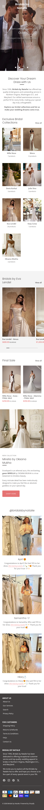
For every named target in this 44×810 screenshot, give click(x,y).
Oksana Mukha (11, 259)
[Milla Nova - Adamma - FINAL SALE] (32, 379)
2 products (11, 262)
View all (38, 123)
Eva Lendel (11, 224)
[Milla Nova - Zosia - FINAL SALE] (11, 379)
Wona (32, 153)
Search (5, 709)
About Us (6, 701)
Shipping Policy (9, 726)
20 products (11, 227)
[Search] (35, 6)
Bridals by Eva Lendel (11, 280)
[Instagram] (9, 780)
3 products (11, 191)
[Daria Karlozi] (11, 174)
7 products (11, 156)
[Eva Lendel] (11, 209)
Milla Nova (11, 153)
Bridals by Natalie (14, 803)
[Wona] (32, 139)
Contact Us (7, 742)
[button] (15, 67)
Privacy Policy (8, 713)
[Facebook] (4, 780)
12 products (32, 156)
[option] (22, 35)
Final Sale (8, 360)
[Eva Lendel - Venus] (18, 312)
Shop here (11, 494)
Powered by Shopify (27, 803)
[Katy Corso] (32, 209)
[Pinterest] (13, 780)
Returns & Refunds (10, 730)
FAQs (5, 738)
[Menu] (3, 6)
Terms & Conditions (10, 733)
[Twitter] (18, 780)
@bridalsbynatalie (15, 566)
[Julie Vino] (32, 174)
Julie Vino (32, 188)
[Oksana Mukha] (11, 245)
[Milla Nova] (11, 139)
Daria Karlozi (11, 188)
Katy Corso (32, 224)
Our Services (8, 705)
